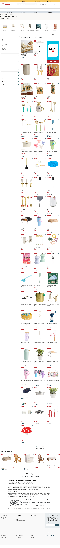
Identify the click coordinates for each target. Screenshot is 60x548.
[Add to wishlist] (32, 41)
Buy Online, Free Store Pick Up (5, 539)
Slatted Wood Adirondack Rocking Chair (40, 465)
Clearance (31, 476)
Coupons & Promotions (19, 533)
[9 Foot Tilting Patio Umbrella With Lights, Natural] (22, 403)
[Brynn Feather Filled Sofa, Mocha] (3, 468)
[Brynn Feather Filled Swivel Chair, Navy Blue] (24, 468)
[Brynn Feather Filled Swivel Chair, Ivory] (25, 468)
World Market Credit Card (19, 535)
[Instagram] (49, 535)
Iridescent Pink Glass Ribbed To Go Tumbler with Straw (25, 343)
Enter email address (50, 524)
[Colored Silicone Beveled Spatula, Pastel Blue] (47, 135)
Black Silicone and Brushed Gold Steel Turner (39, 190)
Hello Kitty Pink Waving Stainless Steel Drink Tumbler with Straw (27, 381)
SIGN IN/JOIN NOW (53, 61)
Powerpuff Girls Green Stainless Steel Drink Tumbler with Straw (52, 151)
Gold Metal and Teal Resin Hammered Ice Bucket (40, 305)
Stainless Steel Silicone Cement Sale (8, 14)
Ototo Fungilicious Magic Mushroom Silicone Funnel (26, 438)
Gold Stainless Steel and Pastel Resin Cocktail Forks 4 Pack (39, 247)
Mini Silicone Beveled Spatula (38, 285)
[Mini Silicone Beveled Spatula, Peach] (34, 288)
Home (0, 14)
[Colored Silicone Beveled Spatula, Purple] (48, 135)
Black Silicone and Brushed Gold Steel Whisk (52, 266)
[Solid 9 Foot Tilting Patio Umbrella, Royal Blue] (34, 56)
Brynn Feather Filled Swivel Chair (28, 465)
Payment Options (3, 537)
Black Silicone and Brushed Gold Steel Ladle (26, 171)
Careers (32, 533)
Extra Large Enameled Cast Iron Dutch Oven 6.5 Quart (26, 151)
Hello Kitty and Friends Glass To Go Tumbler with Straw (53, 381)
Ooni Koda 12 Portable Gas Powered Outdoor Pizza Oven (26, 228)
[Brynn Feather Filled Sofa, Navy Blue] (1, 468)
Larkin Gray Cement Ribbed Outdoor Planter (26, 77)
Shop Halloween (23, 12)
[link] (55, 4)
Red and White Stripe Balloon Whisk (52, 342)
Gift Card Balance (3, 535)
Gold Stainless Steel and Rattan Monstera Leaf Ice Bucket (40, 96)
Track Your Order (3, 517)
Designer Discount (18, 537)
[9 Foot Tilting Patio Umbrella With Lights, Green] (23, 403)
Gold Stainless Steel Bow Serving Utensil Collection (52, 77)
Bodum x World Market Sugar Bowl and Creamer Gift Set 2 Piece (26, 419)
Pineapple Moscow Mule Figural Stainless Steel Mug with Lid (39, 114)
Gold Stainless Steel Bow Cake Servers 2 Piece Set (39, 77)
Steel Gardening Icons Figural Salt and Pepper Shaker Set (26, 247)
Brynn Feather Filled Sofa (4, 465)
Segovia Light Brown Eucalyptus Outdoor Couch (51, 465)
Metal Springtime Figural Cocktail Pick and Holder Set (53, 305)
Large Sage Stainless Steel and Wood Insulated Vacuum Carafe (26, 362)
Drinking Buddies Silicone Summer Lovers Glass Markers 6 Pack (52, 209)
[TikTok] (47, 535)
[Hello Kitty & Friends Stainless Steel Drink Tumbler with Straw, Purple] (34, 384)
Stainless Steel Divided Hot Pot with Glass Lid (39, 400)
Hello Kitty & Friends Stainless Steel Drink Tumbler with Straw (39, 381)
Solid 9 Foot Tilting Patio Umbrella (38, 53)
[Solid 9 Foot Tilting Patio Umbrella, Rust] (38, 56)
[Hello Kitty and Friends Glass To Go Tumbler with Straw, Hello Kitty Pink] (48, 384)
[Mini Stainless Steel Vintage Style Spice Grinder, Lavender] (34, 269)
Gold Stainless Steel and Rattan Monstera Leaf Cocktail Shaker (53, 96)
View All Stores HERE (33, 518)
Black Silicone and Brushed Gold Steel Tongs (26, 305)
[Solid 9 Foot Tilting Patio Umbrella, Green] (37, 56)
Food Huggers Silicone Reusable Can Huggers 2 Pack (52, 286)
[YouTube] (53, 535)
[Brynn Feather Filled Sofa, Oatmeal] (2, 468)
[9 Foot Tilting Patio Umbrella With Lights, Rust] (25, 403)
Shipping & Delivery (3, 533)
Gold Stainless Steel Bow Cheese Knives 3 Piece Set (26, 190)
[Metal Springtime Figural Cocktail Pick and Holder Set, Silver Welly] (47, 308)
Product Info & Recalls (4, 542)
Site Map (32, 535)
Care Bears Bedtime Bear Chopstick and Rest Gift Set (26, 286)
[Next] (43, 446)
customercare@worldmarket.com (20, 520)
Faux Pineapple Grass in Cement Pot (39, 361)
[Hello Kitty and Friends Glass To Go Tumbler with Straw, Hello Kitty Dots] (47, 384)
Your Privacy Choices (45, 546)
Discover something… (21, 4)
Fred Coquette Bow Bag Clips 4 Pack (39, 151)
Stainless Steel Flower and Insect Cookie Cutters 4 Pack (52, 247)
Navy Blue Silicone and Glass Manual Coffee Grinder (52, 324)
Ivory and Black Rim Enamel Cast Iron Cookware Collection (26, 54)
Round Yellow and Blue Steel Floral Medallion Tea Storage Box (25, 324)
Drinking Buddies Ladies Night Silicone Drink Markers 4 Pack (26, 266)
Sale (3, 14)
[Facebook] (45, 535)
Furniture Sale (26, 476)
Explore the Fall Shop (50, 12)
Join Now (24, 1)
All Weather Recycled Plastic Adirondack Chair (17, 465)
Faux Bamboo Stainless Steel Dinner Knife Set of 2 (39, 343)
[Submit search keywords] (35, 4)
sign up (56, 524)
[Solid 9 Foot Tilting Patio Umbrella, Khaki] (36, 56)
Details (42, 1)
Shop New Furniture (36, 12)
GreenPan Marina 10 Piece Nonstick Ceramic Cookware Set (39, 419)
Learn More (50, 1)
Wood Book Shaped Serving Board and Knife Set (52, 228)
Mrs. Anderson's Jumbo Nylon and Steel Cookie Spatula (39, 209)
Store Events (32, 537)
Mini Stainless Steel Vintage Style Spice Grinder (39, 266)
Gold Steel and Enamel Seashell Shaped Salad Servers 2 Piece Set (52, 114)
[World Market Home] (7, 4)
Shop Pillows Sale (9, 12)
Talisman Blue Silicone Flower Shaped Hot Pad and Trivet (53, 171)
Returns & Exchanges (4, 518)
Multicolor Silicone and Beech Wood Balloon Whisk (39, 171)
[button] (5, 10)
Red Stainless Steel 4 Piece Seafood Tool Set (52, 419)
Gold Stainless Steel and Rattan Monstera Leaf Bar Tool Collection (26, 96)
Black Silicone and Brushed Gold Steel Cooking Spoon (52, 190)
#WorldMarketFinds (52, 532)
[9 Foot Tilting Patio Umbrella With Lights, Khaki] (24, 403)
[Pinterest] (51, 535)
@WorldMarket (47, 532)
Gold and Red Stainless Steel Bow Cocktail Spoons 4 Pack (26, 209)
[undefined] (54, 10)
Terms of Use (28, 546)
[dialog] (30, 546)
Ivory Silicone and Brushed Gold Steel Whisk (39, 324)
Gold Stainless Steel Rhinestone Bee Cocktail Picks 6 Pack (26, 132)
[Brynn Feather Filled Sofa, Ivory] (4, 468)
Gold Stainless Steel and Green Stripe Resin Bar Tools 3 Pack (39, 132)
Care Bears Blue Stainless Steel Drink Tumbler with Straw (39, 228)
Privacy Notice (23, 546)
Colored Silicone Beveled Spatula (51, 132)
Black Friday (37, 476)
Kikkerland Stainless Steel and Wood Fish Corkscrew (52, 362)
